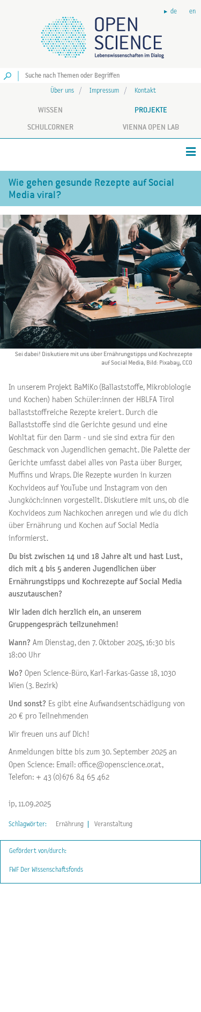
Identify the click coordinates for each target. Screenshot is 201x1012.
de (173, 11)
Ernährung (70, 824)
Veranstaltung (113, 824)
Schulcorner (50, 127)
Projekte (151, 109)
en (192, 11)
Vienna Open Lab (151, 127)
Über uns (62, 90)
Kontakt (145, 90)
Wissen (50, 109)
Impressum (104, 90)
